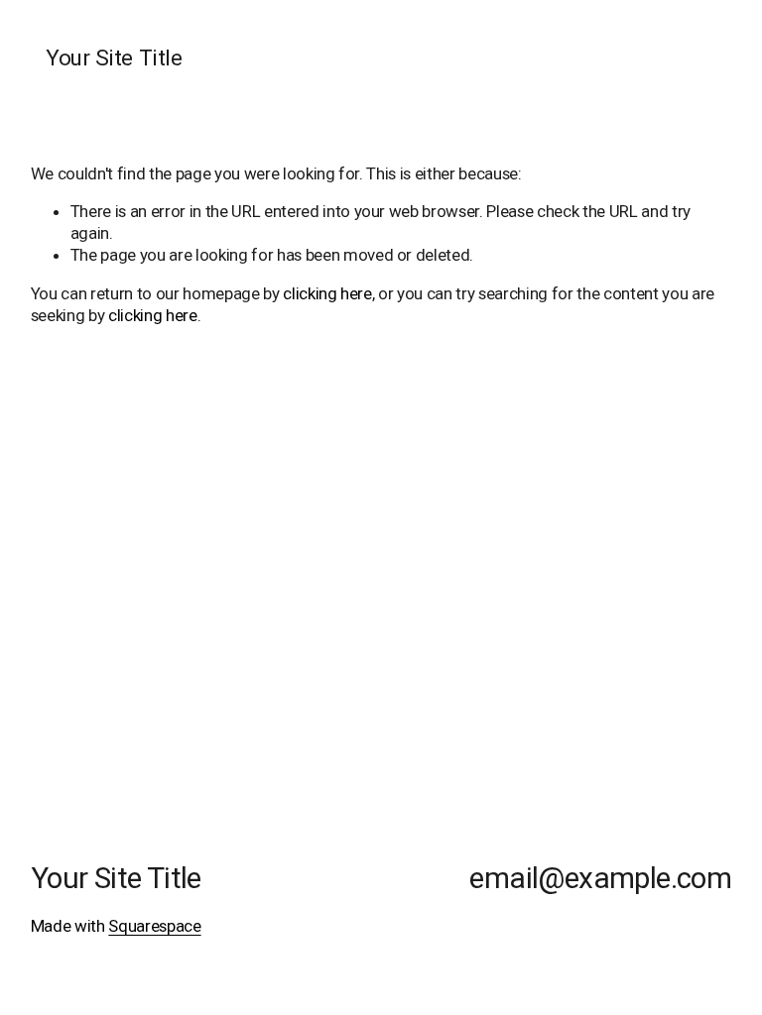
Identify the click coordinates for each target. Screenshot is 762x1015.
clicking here (327, 293)
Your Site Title (114, 57)
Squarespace (154, 926)
